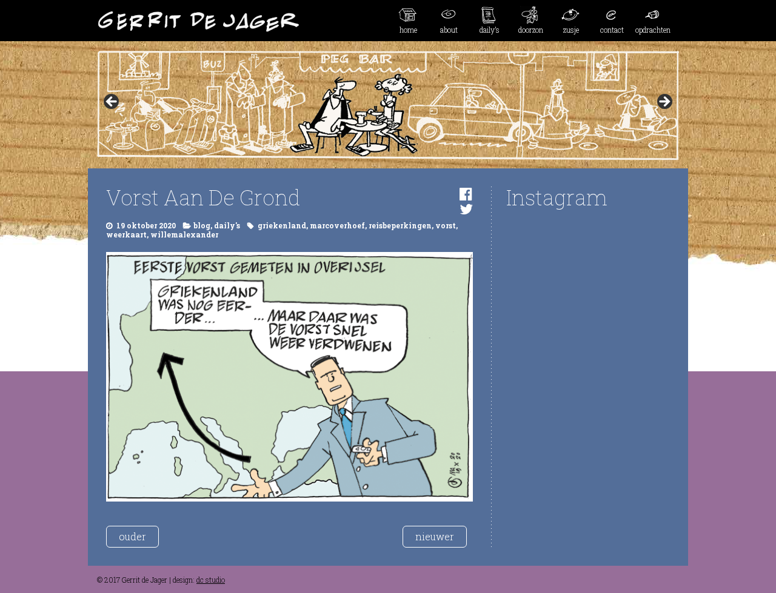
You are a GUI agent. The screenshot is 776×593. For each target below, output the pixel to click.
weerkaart (126, 234)
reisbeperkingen (400, 225)
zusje (571, 30)
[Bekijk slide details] (388, 105)
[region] (388, 105)
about (449, 30)
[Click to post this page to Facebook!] (466, 194)
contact (612, 30)
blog (201, 225)
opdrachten (653, 30)
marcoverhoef (337, 225)
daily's (227, 225)
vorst (445, 225)
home (408, 30)
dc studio (210, 580)
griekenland (282, 225)
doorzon (530, 30)
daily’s (490, 30)
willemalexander (184, 234)
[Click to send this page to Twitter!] (466, 209)
